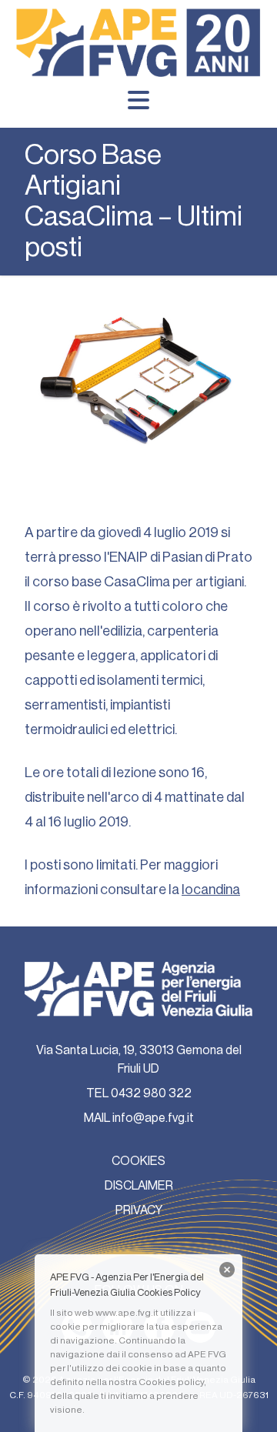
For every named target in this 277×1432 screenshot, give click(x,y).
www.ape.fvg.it (127, 1312)
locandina (211, 889)
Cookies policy (171, 1382)
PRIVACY (138, 1210)
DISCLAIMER (139, 1186)
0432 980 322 (151, 1093)
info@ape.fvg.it (153, 1118)
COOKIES (138, 1161)
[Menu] (138, 100)
